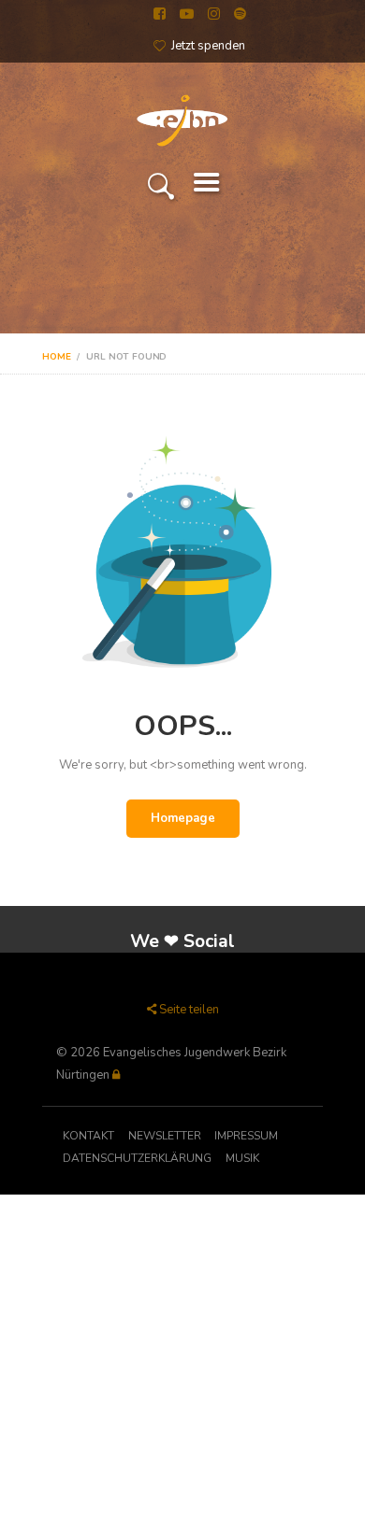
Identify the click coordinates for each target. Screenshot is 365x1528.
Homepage (183, 818)
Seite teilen (189, 1009)
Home (56, 356)
